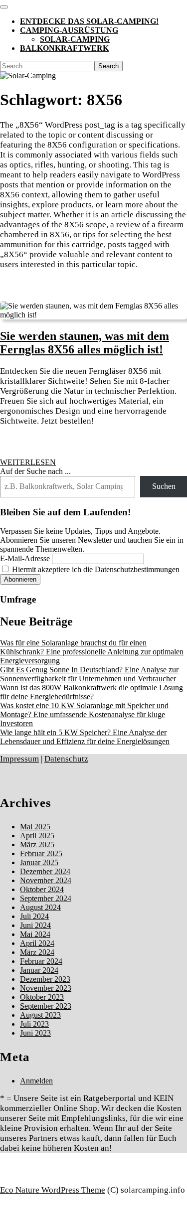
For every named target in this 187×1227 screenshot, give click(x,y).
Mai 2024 (35, 934)
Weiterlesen (28, 462)
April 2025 (37, 835)
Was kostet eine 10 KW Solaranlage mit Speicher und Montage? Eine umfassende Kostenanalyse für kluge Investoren (84, 714)
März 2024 (37, 952)
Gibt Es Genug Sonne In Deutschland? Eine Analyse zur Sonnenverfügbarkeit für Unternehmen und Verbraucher (89, 674)
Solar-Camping (75, 39)
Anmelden (36, 1080)
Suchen (164, 486)
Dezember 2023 (45, 979)
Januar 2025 (39, 862)
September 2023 (45, 1006)
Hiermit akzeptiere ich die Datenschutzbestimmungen (95, 569)
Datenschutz (66, 759)
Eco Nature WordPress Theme (52, 1190)
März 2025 (37, 844)
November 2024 (45, 880)
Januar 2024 (39, 970)
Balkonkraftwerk (64, 48)
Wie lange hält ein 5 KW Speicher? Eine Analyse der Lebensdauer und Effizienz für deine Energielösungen (85, 737)
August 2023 (40, 1015)
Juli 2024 (34, 916)
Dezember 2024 (45, 871)
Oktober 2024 (42, 889)
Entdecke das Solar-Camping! (89, 21)
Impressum (19, 759)
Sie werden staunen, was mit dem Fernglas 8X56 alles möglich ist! (84, 342)
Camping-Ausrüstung (69, 30)
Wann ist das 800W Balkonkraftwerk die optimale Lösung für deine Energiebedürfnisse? (91, 692)
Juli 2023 (34, 1024)
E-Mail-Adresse (25, 558)
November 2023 (45, 988)
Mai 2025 (35, 826)
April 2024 (37, 943)
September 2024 (45, 898)
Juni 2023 (35, 1033)
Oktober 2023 (42, 997)
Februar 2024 (41, 961)
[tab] (4, 6)
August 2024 (40, 907)
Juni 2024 (35, 925)
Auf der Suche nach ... (35, 471)
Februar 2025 (41, 853)
